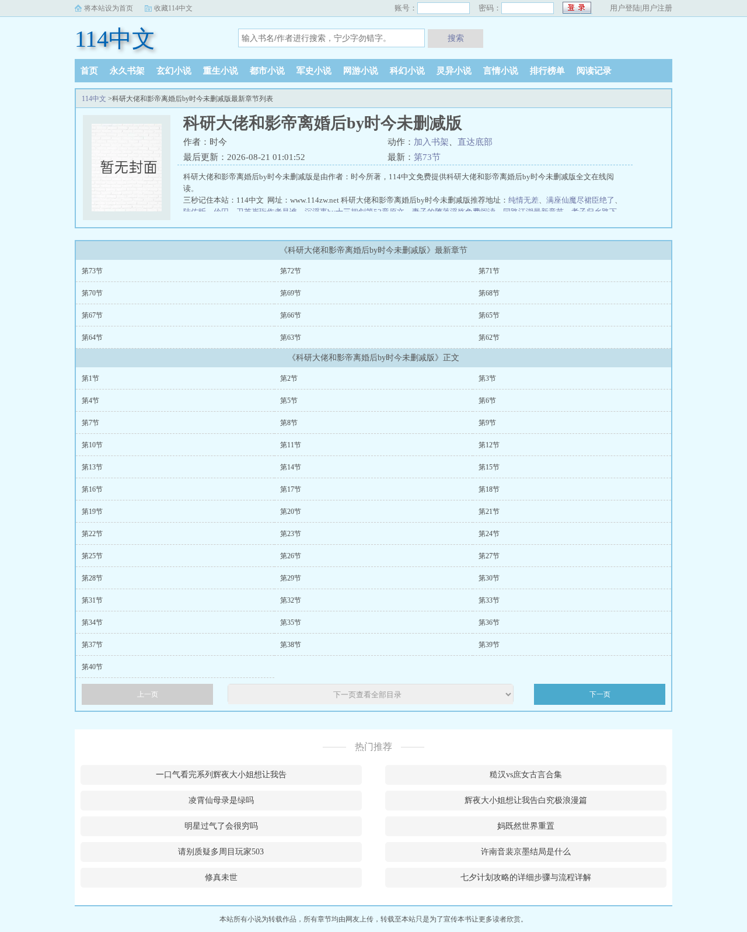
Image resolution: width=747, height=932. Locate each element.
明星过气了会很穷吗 (221, 826)
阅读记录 (594, 70)
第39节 (489, 645)
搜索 (456, 38)
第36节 (489, 622)
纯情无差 (523, 200)
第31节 (92, 600)
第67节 (92, 315)
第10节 (92, 445)
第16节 (92, 489)
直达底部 (475, 142)
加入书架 (431, 142)
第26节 (290, 556)
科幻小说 (407, 70)
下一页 (599, 694)
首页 (89, 70)
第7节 (90, 423)
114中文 (115, 39)
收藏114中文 (173, 8)
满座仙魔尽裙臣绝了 (580, 200)
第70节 (92, 293)
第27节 (489, 556)
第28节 (92, 578)
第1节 (90, 378)
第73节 (427, 157)
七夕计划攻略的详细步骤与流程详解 (525, 877)
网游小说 (360, 70)
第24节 (489, 534)
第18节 (489, 489)
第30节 (489, 578)
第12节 (489, 445)
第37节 (92, 645)
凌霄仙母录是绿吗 (221, 800)
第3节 (487, 378)
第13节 (92, 467)
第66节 (290, 315)
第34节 (92, 622)
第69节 (290, 293)
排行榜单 (547, 70)
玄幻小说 (173, 70)
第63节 (290, 337)
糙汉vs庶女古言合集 (526, 774)
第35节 (290, 622)
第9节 (487, 423)
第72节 (290, 271)
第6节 (487, 401)
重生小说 (220, 70)
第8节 (289, 423)
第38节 (290, 645)
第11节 (290, 445)
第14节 (290, 467)
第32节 (290, 600)
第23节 (290, 534)
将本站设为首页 (108, 8)
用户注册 (657, 8)
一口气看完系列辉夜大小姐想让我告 (221, 774)
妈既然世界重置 (525, 826)
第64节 (92, 337)
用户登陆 (625, 8)
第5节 (289, 401)
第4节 (90, 401)
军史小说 (313, 70)
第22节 (92, 534)
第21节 (489, 511)
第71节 (489, 271)
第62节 (489, 337)
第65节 (489, 315)
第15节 (489, 467)
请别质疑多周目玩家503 (221, 851)
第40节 (92, 667)
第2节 (289, 378)
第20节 (290, 511)
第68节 (489, 293)
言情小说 (500, 70)
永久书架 (127, 70)
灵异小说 (454, 70)
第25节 (92, 556)
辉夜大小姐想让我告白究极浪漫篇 (526, 800)
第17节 (290, 489)
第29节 (290, 578)
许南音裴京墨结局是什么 (526, 851)
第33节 (489, 600)
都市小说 (267, 70)
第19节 (92, 511)
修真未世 (221, 877)
